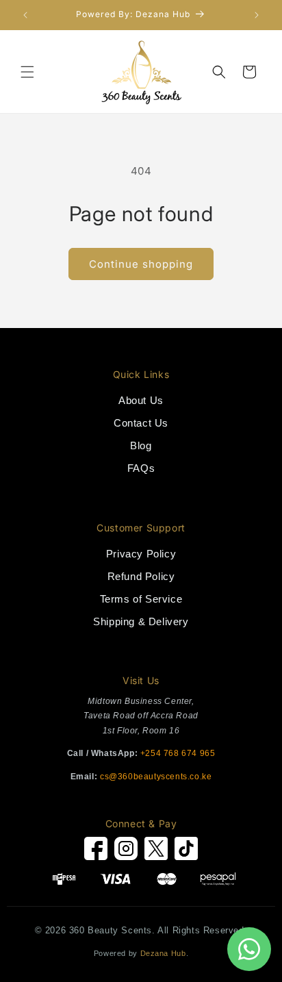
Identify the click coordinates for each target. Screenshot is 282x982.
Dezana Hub (163, 953)
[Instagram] (126, 851)
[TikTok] (186, 851)
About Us (141, 400)
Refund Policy (141, 576)
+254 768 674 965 (178, 753)
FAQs (141, 468)
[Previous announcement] (25, 15)
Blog (140, 445)
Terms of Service (141, 599)
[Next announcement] (257, 15)
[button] (27, 72)
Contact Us (141, 423)
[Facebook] (95, 851)
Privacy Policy (141, 553)
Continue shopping (141, 263)
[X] (156, 851)
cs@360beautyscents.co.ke (156, 776)
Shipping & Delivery (140, 621)
